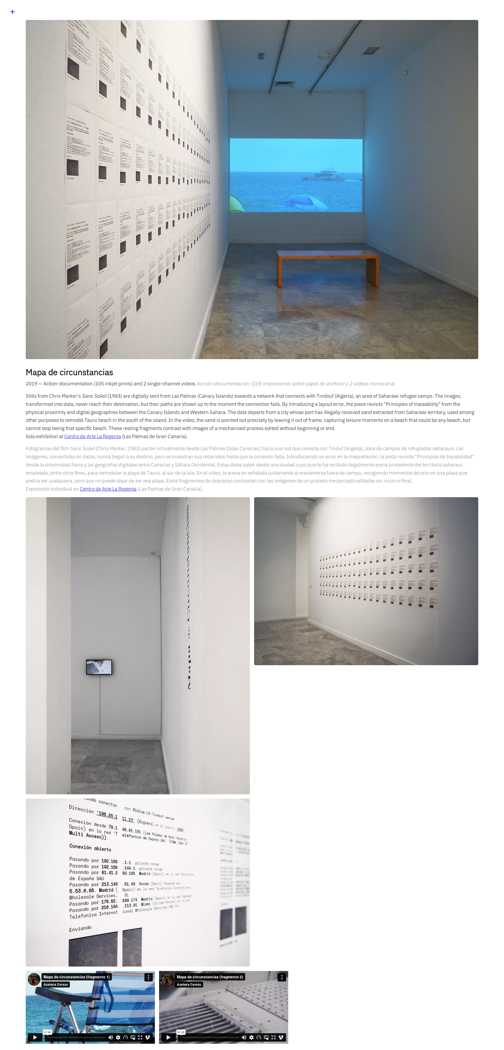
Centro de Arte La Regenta (92, 436)
